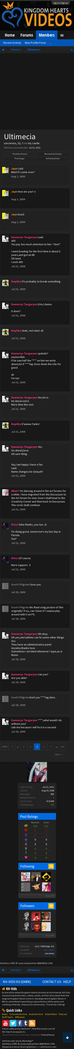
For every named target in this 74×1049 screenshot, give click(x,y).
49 (51, 905)
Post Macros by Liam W (43, 1028)
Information (53, 158)
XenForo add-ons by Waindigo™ (17, 1040)
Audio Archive (36, 1014)
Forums (27, 35)
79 (51, 866)
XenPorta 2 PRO (7, 963)
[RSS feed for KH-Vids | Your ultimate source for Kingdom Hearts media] (32, 1023)
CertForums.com (47, 1046)
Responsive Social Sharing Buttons (19, 1046)
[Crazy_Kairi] (46, 916)
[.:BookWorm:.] (46, 926)
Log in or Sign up (60, 3)
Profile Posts (20, 153)
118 (62, 746)
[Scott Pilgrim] (25, 886)
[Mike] (35, 876)
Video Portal (51, 1014)
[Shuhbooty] (25, 876)
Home (10, 35)
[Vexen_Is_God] (35, 926)
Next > (58, 754)
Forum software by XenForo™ (16, 1028)
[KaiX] (25, 916)
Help (67, 982)
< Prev (4, 746)
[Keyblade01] (25, 926)
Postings (19, 158)
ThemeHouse (47, 1034)
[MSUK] (35, 916)
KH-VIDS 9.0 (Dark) (17, 982)
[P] (46, 876)
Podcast (63, 1014)
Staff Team (7, 1017)
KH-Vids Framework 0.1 (13, 1031)
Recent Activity (53, 153)
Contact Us (51, 982)
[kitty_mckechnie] (35, 886)
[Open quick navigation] (71, 49)
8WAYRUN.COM (44, 963)
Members (46, 35)
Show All (49, 895)
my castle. (49, 949)
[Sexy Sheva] (46, 886)
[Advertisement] (37, 92)
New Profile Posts (35, 42)
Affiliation (20, 1017)
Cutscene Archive (18, 1014)
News (4, 1014)
